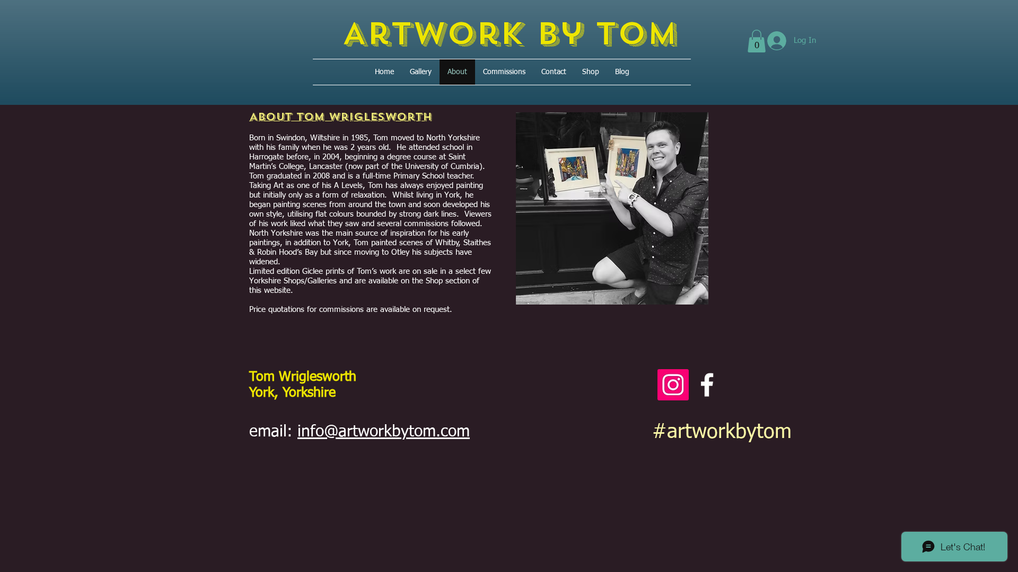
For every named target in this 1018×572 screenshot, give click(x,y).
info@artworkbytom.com (383, 432)
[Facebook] (707, 384)
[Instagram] (673, 384)
